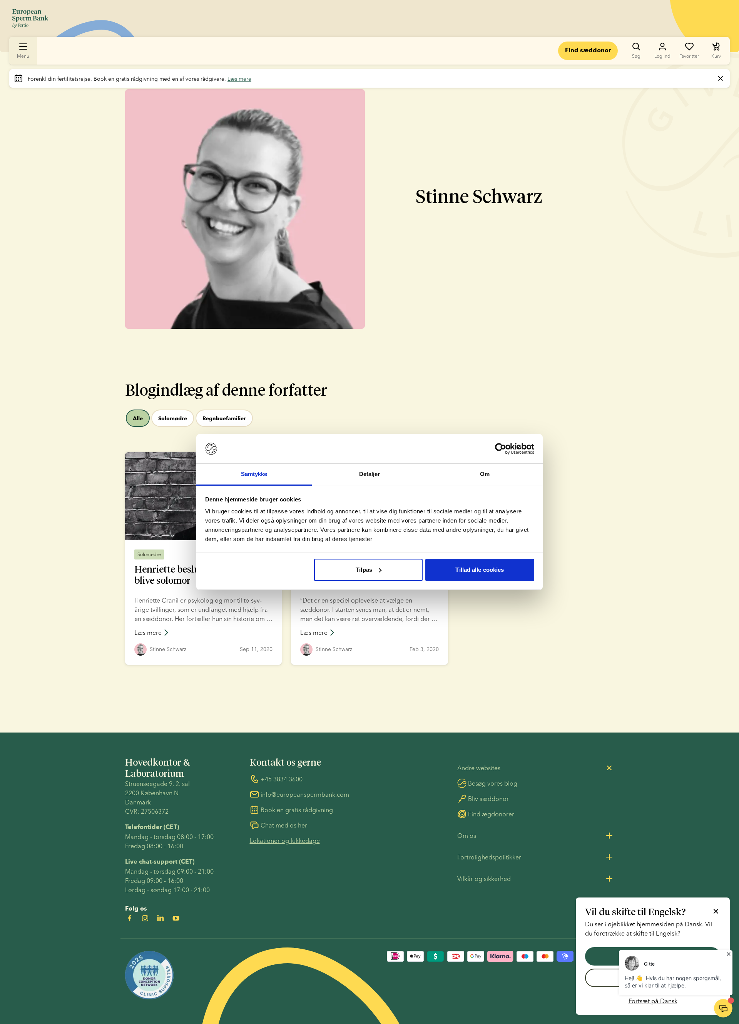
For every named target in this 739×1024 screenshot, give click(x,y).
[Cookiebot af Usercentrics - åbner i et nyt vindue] (500, 449)
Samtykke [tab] (254, 474)
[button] (160, 649)
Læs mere (239, 78)
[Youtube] (176, 918)
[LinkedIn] (160, 918)
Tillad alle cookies (479, 569)
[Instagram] (145, 918)
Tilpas (364, 569)
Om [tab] (485, 474)
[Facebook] (129, 918)
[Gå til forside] (30, 18)
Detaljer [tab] (369, 474)
